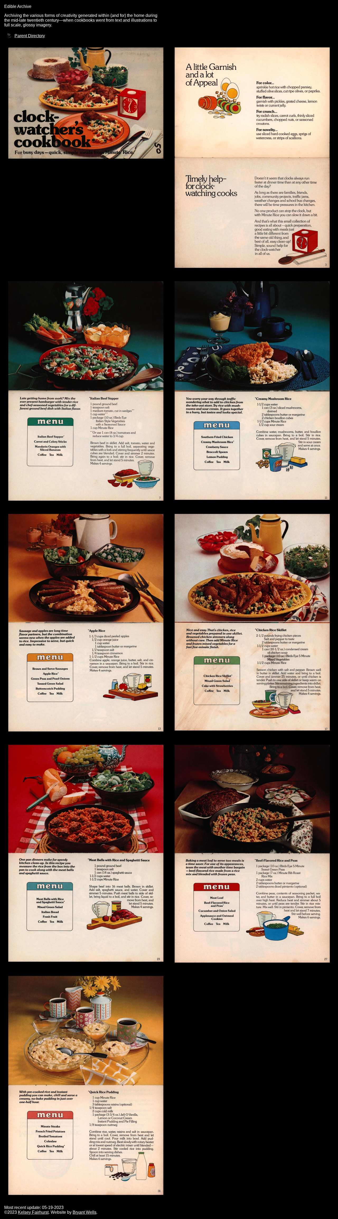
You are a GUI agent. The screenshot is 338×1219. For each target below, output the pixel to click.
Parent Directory (30, 36)
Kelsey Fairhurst (33, 1212)
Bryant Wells (84, 1212)
